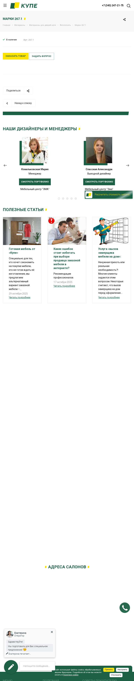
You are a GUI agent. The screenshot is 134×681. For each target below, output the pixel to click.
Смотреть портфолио (35, 181)
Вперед (128, 166)
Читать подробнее (19, 297)
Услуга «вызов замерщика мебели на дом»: (109, 252)
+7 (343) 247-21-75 (113, 5)
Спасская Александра (99, 169)
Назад (5, 166)
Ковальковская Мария (35, 169)
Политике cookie (70, 675)
